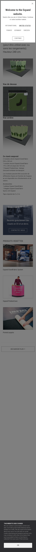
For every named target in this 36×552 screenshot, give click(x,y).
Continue (18, 38)
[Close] (32, 3)
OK (18, 545)
